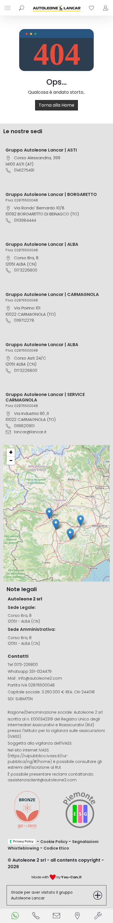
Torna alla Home (56, 105)
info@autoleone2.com (40, 678)
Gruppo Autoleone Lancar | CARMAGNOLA (52, 294)
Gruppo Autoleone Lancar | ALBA (41, 244)
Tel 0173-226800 (23, 664)
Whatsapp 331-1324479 (30, 671)
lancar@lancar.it (30, 432)
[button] (80, 520)
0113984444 (25, 220)
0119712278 (24, 320)
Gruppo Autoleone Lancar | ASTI (41, 150)
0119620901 (24, 426)
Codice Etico (56, 848)
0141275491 (24, 170)
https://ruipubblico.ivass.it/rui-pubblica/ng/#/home (38, 758)
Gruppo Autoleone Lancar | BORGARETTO (51, 194)
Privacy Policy (23, 841)
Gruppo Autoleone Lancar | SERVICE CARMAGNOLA (45, 397)
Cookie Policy (53, 841)
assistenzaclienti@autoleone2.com (42, 780)
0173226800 (25, 270)
